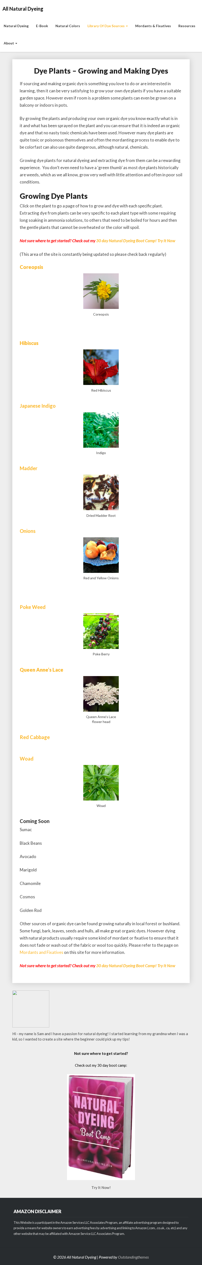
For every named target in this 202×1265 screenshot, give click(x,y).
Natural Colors (67, 26)
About (9, 43)
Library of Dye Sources (106, 26)
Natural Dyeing (16, 26)
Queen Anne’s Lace (41, 670)
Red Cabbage (35, 737)
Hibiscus (29, 343)
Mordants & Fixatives (153, 26)
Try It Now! (101, 1187)
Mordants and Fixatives (41, 952)
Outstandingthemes (133, 1257)
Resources (186, 26)
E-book (42, 26)
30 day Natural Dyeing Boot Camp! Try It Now (135, 240)
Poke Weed (33, 607)
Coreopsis (31, 267)
